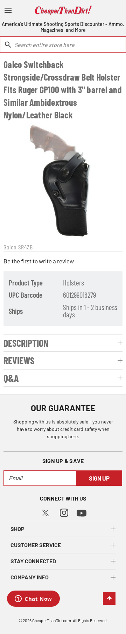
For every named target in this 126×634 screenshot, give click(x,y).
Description (26, 343)
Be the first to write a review (39, 260)
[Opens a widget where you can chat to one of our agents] (33, 599)
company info (29, 577)
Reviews (19, 360)
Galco (10, 247)
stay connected (33, 561)
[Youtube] (81, 512)
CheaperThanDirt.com (51, 620)
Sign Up (99, 478)
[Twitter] (45, 512)
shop (17, 528)
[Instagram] (64, 512)
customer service (35, 545)
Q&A (11, 378)
